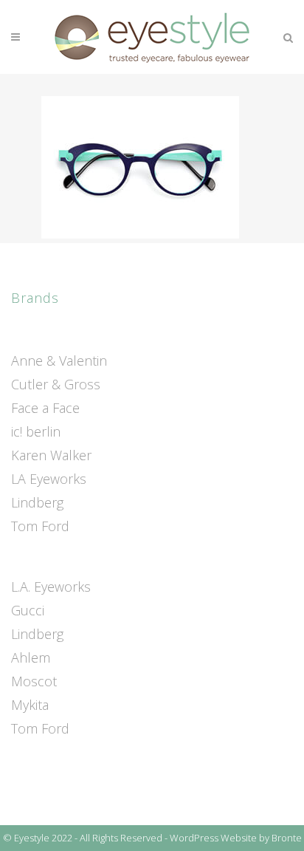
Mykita (30, 705)
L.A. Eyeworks (51, 586)
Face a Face (45, 408)
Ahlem (30, 657)
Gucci (27, 610)
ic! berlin (36, 431)
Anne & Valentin (59, 360)
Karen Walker (51, 455)
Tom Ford (40, 526)
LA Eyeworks (48, 479)
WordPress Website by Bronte (236, 837)
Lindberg (37, 502)
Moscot (34, 681)
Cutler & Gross (55, 384)
